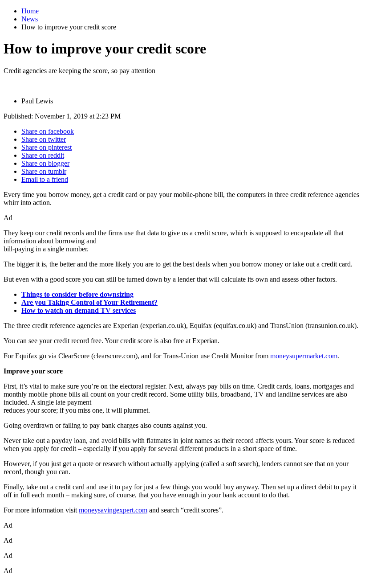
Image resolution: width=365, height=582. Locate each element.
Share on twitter (43, 139)
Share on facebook (47, 131)
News (29, 19)
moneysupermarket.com (303, 356)
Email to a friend (44, 179)
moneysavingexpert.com (113, 510)
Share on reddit (42, 155)
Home (30, 11)
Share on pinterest (46, 147)
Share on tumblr (43, 171)
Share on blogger (45, 163)
